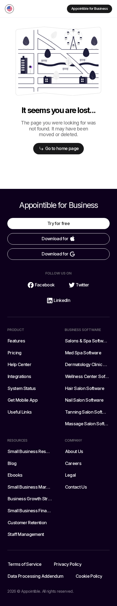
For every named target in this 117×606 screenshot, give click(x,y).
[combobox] (9, 8)
